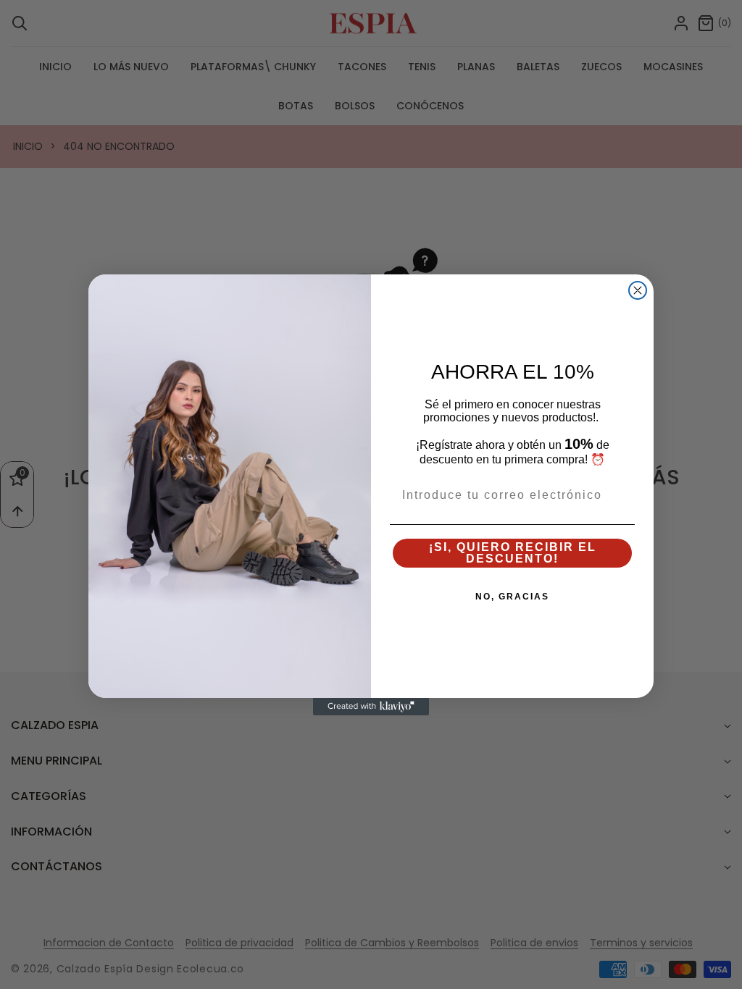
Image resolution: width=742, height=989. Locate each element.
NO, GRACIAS (512, 597)
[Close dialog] (637, 290)
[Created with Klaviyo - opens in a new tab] (371, 706)
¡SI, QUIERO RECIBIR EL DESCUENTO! (512, 553)
